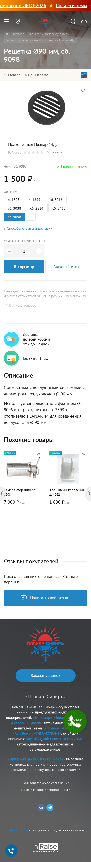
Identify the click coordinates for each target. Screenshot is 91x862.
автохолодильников (45, 749)
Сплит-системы (67, 5)
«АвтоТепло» (22, 733)
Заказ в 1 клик (66, 266)
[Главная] (7, 34)
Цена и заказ (38, 75)
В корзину (24, 266)
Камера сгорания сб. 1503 (20, 492)
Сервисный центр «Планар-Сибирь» (36, 759)
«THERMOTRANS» (47, 733)
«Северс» (17, 723)
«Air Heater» (52, 738)
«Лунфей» (34, 723)
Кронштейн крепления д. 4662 (67, 492)
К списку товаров (22, 305)
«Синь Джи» (73, 738)
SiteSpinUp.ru (17, 830)
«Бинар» (60, 717)
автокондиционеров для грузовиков (45, 744)
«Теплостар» (42, 717)
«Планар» (52, 728)
